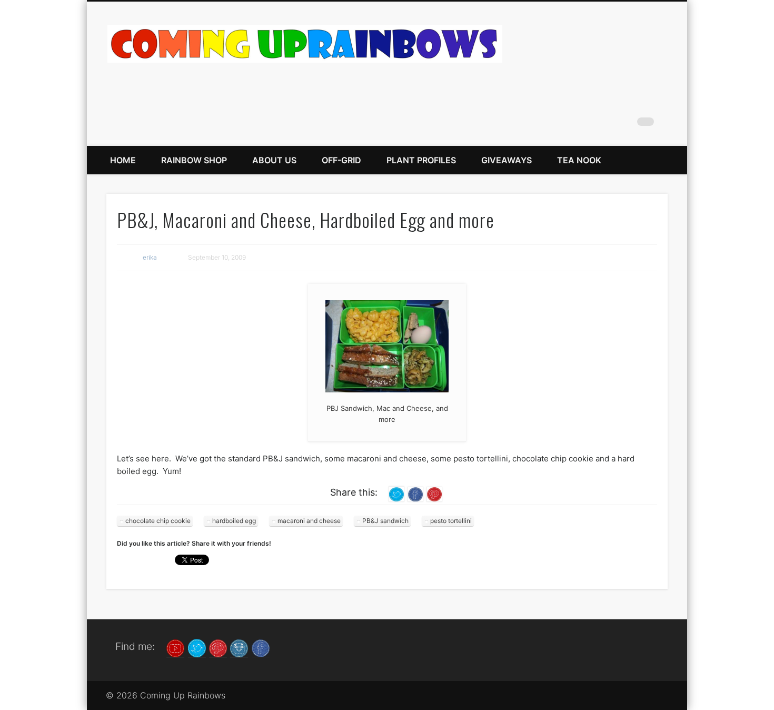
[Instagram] (239, 647)
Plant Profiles (421, 160)
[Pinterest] (218, 647)
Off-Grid (341, 160)
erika (150, 257)
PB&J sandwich (385, 521)
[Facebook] (261, 647)
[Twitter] (197, 647)
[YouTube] (175, 647)
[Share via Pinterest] (434, 494)
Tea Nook (579, 160)
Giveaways (506, 160)
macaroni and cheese (309, 521)
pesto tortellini (451, 521)
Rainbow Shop (194, 160)
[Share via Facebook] (415, 494)
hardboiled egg (234, 521)
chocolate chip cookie (158, 521)
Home (123, 160)
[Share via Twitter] (396, 494)
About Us (274, 160)
